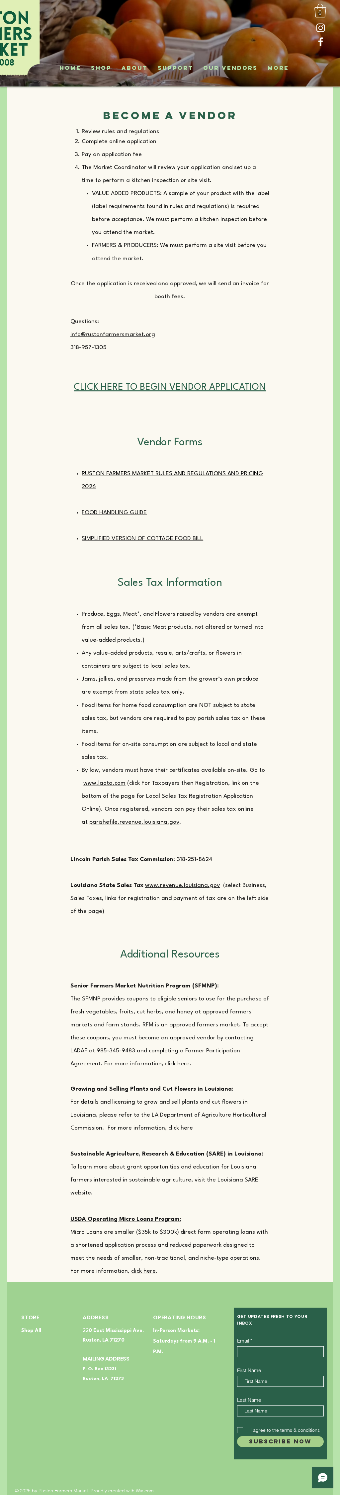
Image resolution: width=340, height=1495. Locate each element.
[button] (320, 11)
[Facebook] (320, 42)
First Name (249, 1370)
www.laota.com (104, 783)
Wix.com (145, 1491)
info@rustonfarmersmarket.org (112, 334)
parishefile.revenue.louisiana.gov (134, 822)
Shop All (31, 1330)
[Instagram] (320, 28)
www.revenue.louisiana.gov (182, 885)
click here (177, 1064)
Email (243, 1340)
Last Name (249, 1399)
